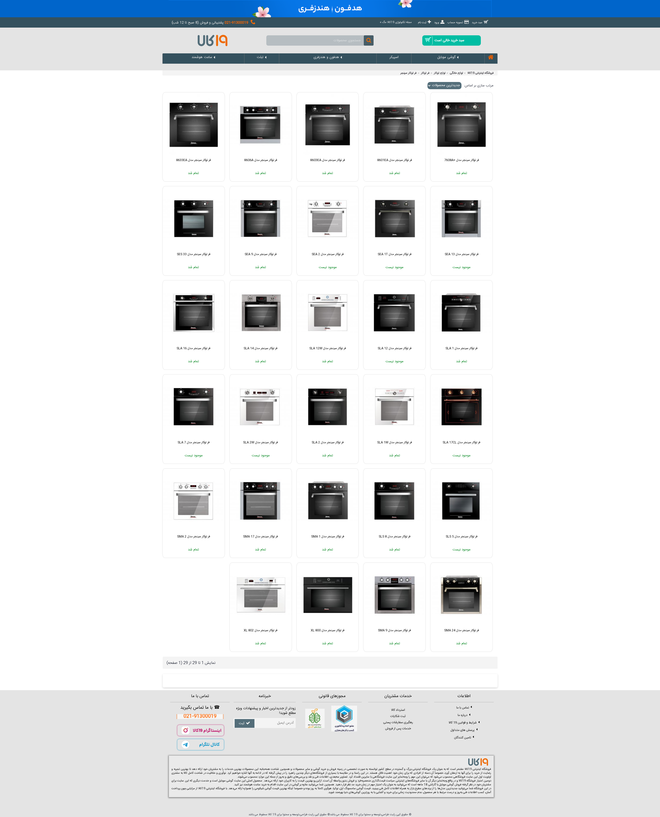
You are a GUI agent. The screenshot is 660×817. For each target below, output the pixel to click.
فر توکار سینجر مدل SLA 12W (327, 348)
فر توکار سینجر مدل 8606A (260, 160)
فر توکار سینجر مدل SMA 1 (327, 536)
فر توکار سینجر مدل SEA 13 (461, 254)
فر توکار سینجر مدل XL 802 (260, 630)
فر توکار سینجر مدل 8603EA (327, 160)
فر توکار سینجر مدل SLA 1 (461, 348)
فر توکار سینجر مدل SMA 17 (260, 536)
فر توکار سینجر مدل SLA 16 (193, 348)
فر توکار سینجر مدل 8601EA (394, 160)
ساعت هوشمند (251, 784)
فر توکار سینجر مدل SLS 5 (461, 536)
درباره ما (462, 714)
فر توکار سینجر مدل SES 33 (193, 254)
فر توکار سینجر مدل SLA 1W (394, 442)
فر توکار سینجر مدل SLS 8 (394, 536)
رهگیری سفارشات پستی (398, 722)
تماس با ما (462, 707)
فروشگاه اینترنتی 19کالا (480, 73)
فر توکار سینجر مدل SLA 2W (260, 442)
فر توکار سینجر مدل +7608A (461, 160)
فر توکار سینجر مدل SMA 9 (394, 630)
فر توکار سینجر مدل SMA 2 (193, 536)
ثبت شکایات (398, 716)
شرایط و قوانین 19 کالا (463, 722)
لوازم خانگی (456, 73)
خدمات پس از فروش (398, 728)
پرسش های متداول (462, 729)
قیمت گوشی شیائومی (266, 788)
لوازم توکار (440, 73)
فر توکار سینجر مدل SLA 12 (394, 348)
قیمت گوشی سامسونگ (357, 788)
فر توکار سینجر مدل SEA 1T (394, 254)
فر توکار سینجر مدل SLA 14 (260, 348)
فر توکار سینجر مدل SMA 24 (461, 630)
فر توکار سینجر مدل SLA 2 (328, 442)
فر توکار (425, 73)
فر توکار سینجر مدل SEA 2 (328, 254)
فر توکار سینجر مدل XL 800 (327, 630)
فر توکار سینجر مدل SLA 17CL (461, 442)
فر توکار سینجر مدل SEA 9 (261, 254)
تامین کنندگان (462, 737)
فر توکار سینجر (408, 73)
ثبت (241, 723)
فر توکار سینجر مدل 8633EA (193, 160)
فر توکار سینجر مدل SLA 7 (194, 442)
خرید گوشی (319, 769)
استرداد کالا (398, 710)
